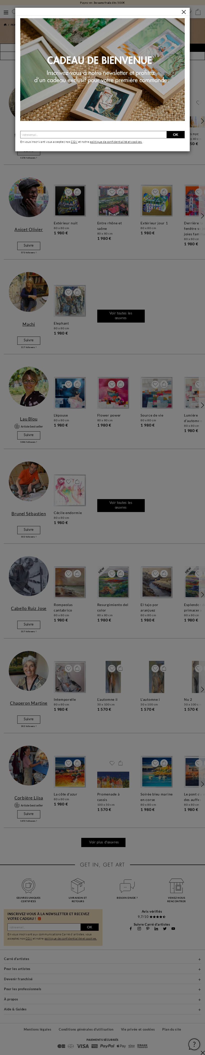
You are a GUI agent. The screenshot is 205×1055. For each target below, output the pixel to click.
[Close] (184, 12)
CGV (74, 142)
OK (175, 134)
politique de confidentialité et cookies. (116, 142)
